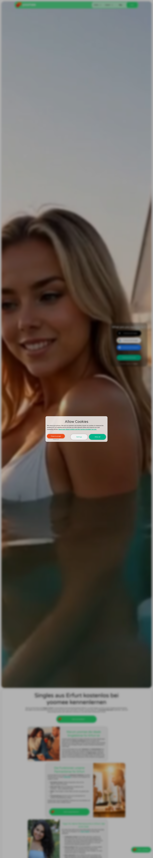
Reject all (56, 439)
